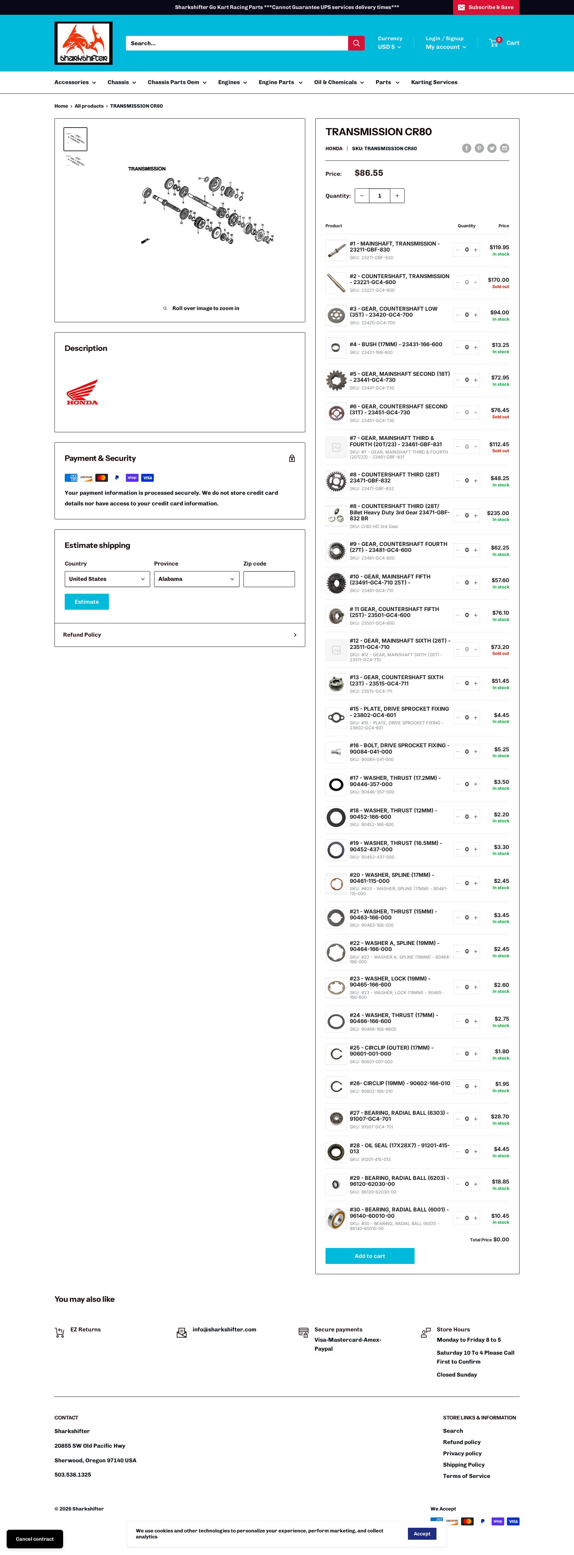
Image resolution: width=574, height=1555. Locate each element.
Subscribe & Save (491, 7)
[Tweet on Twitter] (492, 148)
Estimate (87, 601)
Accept (422, 1534)
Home (61, 106)
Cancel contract (35, 1539)
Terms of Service (466, 1476)
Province (166, 563)
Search (453, 1430)
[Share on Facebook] (466, 148)
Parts (384, 82)
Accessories (71, 82)
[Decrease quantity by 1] (362, 196)
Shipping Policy (464, 1464)
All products (89, 106)
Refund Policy (82, 634)
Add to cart (370, 1256)
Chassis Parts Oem (173, 82)
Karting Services (434, 82)
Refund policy (462, 1442)
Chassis (118, 82)
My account (443, 47)
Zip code (254, 563)
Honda (334, 149)
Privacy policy (462, 1453)
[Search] (356, 43)
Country (76, 563)
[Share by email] (504, 148)
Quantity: (338, 195)
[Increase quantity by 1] (397, 196)
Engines (229, 82)
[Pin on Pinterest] (479, 148)
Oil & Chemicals (335, 82)
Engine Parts (277, 82)
